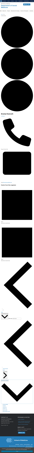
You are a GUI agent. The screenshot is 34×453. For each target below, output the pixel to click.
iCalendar (4, 405)
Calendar (31, 10)
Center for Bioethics (21, 419)
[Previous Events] (18, 308)
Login (32, 444)
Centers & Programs (24, 10)
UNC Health (17, 444)
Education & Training (15, 10)
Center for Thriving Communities (23, 424)
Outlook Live (5, 408)
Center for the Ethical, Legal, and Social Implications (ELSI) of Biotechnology (24, 422)
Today (2, 312)
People (8, 10)
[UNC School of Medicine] (17, 440)
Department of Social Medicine (9, 6)
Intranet (21, 444)
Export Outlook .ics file (6, 411)
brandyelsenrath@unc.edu (8, 182)
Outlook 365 (5, 407)
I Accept (17, 451)
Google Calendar (5, 404)
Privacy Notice (25, 449)
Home (2, 14)
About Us (4, 10)
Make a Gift (27, 4)
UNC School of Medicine (5, 3)
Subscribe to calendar (4, 380)
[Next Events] (3, 310)
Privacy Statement (27, 444)
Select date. (10, 318)
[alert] (17, 205)
